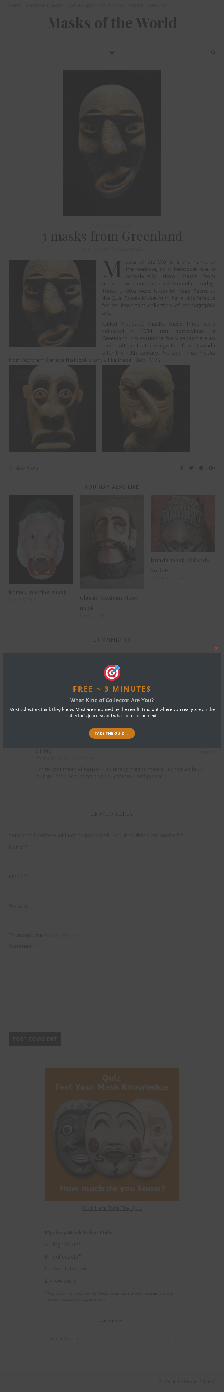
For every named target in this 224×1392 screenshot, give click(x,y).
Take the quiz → (112, 733)
